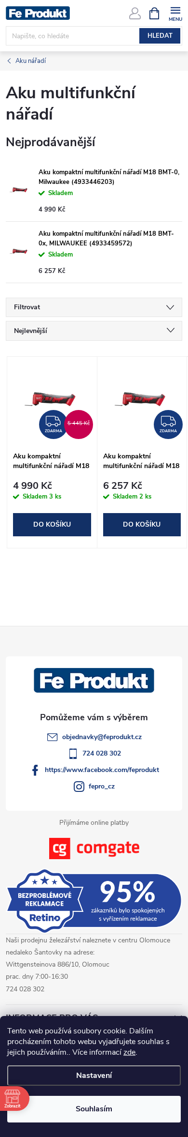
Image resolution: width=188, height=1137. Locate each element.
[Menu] (175, 13)
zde (129, 1052)
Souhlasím (94, 1109)
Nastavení (94, 1075)
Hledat (160, 35)
